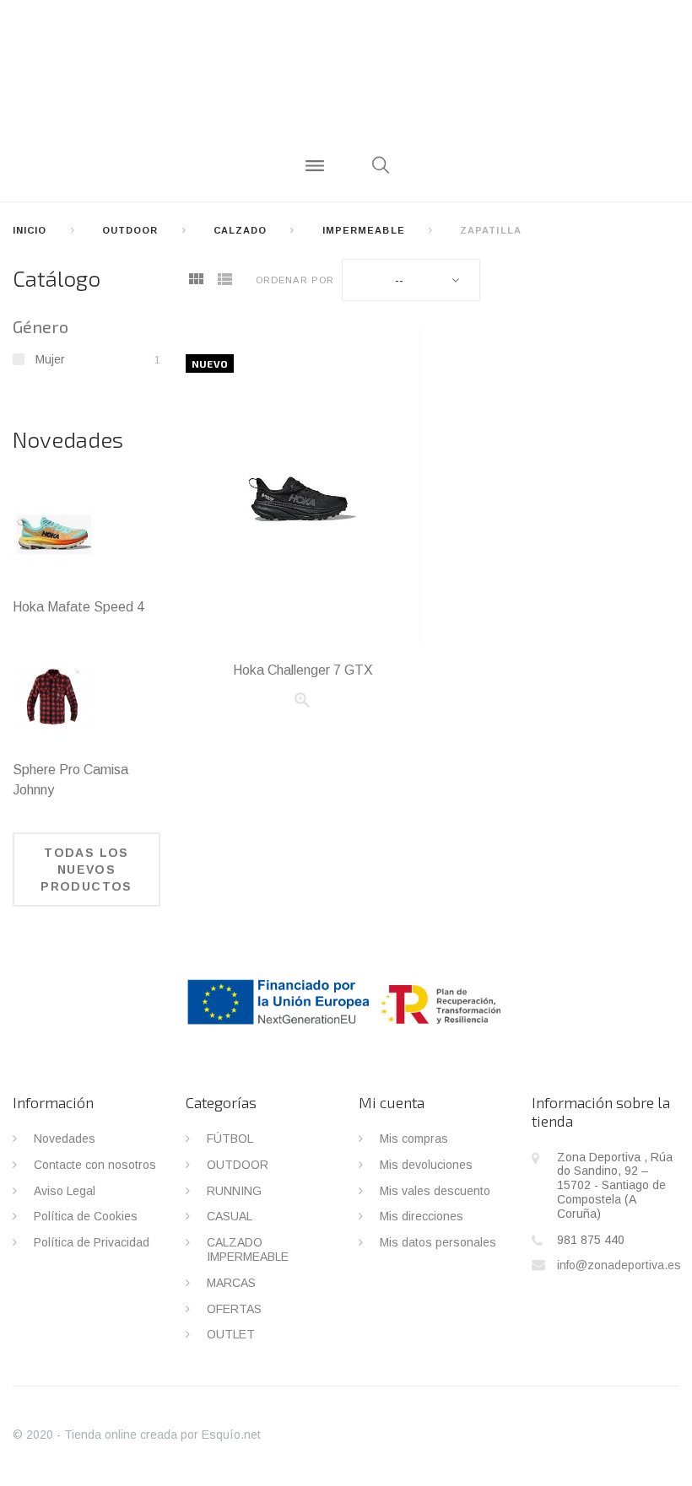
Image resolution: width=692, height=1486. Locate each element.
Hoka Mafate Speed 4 (78, 607)
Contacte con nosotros (95, 1164)
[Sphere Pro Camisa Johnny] (54, 697)
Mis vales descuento (435, 1191)
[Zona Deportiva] (346, 80)
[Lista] (224, 281)
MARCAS (231, 1282)
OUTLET (231, 1334)
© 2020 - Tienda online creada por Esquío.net (137, 1434)
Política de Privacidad (91, 1242)
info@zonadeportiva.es (619, 1265)
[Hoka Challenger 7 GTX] (303, 484)
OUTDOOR (130, 230)
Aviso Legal (64, 1191)
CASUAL (229, 1216)
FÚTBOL (230, 1138)
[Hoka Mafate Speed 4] (54, 534)
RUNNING (234, 1191)
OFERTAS (234, 1309)
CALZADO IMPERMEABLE (248, 1249)
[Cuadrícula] (196, 281)
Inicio (30, 230)
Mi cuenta (391, 1102)
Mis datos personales (438, 1242)
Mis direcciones (421, 1216)
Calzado (241, 230)
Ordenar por (295, 280)
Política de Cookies (86, 1216)
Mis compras (414, 1138)
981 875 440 (590, 1239)
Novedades (68, 439)
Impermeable (363, 230)
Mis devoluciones (426, 1164)
